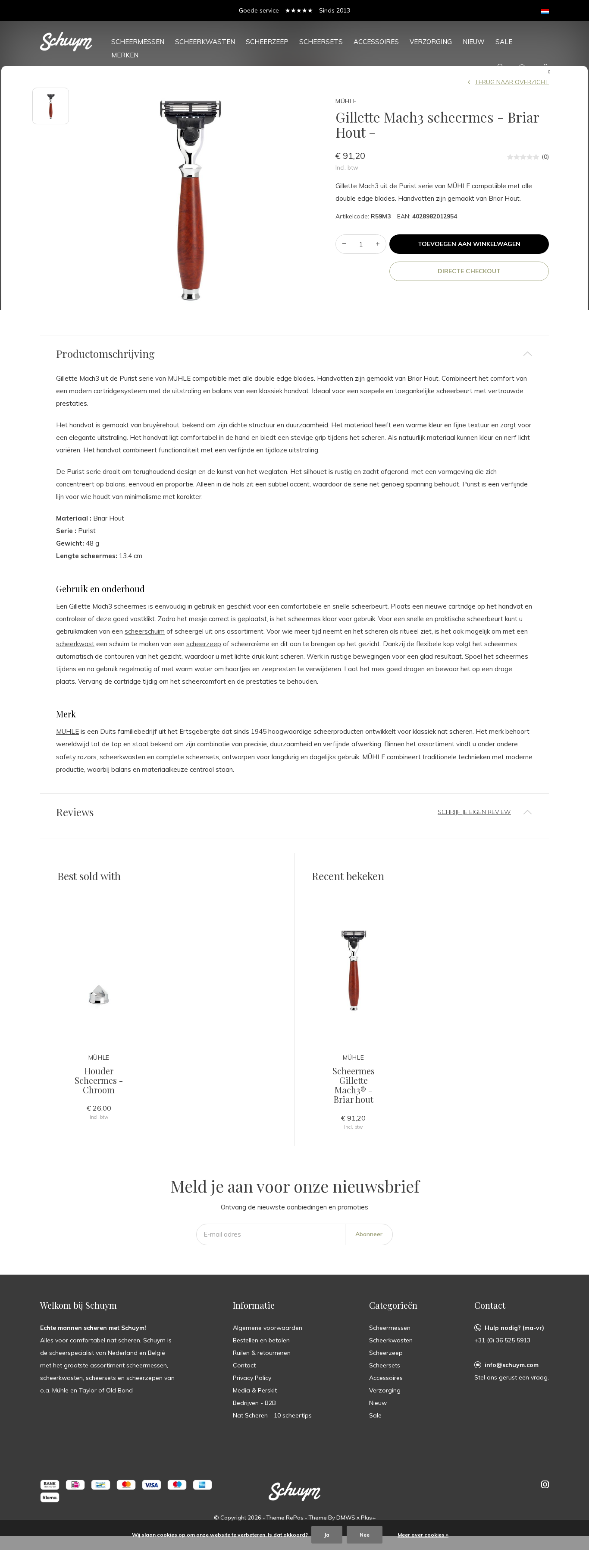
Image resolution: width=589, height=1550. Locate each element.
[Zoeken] (523, 68)
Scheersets (321, 42)
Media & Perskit (255, 1390)
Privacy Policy (252, 1378)
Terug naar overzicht (512, 82)
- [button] (344, 244)
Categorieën (393, 1305)
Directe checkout (469, 271)
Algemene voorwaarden (267, 1328)
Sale (503, 42)
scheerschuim (145, 631)
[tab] (294, 353)
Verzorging (431, 42)
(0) (545, 157)
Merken (124, 55)
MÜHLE (67, 731)
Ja (326, 1534)
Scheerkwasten (205, 42)
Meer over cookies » (423, 1534)
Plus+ (368, 1517)
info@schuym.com (512, 1365)
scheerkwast (75, 644)
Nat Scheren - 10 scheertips (272, 1415)
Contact (244, 1365)
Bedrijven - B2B (254, 1403)
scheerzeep (203, 644)
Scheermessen (137, 42)
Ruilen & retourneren (262, 1353)
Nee (365, 1534)
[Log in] (500, 68)
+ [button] (377, 244)
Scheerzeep (267, 42)
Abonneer (368, 1234)
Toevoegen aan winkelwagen (469, 244)
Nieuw (474, 42)
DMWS (345, 1517)
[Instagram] (545, 1484)
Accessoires (376, 42)
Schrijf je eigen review (474, 812)
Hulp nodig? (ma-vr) (514, 1328)
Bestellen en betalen (261, 1340)
